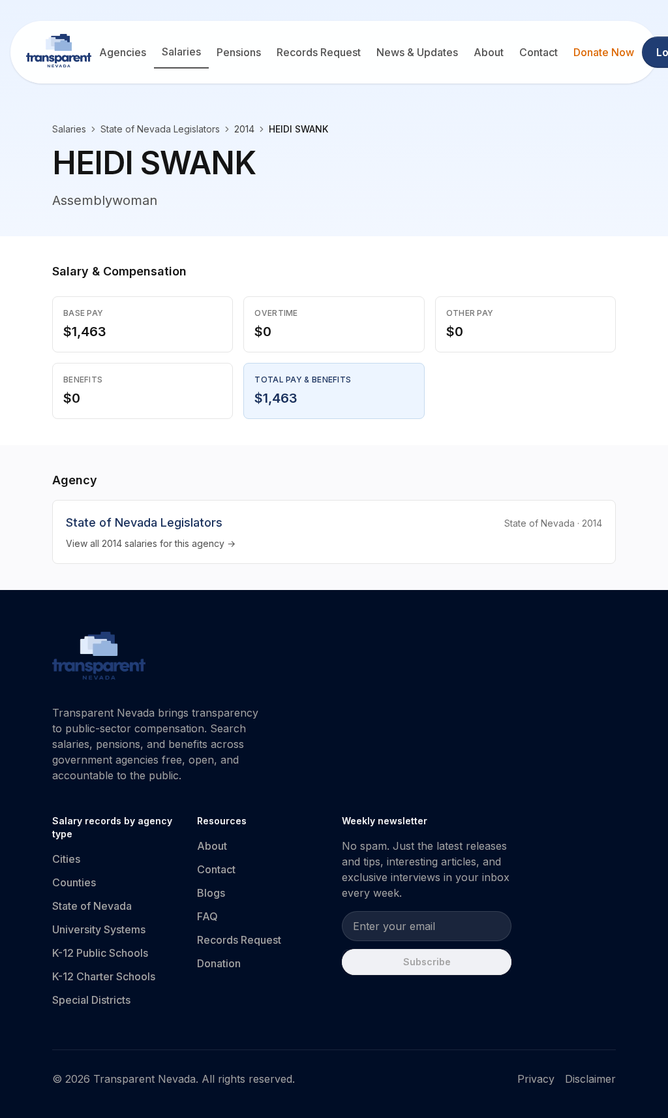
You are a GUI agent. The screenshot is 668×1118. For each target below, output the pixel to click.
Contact (538, 52)
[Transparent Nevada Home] (98, 658)
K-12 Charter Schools (103, 976)
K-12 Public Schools (100, 952)
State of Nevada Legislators (160, 128)
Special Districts (91, 999)
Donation (219, 963)
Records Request (319, 52)
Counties (74, 882)
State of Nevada (92, 905)
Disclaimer (590, 1078)
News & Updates (417, 52)
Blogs (211, 892)
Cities (66, 858)
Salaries (181, 51)
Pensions (239, 52)
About (489, 52)
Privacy (535, 1078)
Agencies (122, 52)
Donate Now (603, 52)
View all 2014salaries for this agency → (150, 543)
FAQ (207, 916)
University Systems (98, 929)
